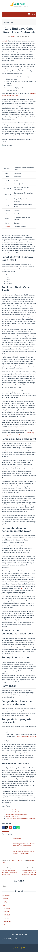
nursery (4, 450)
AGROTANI (5, 899)
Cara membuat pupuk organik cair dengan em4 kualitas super (9, 871)
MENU (33, 14)
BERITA (4, 902)
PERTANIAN (18, 860)
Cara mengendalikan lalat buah (26, 736)
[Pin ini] (10, 827)
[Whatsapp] (18, 827)
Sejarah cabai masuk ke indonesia (16, 814)
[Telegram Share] (14, 827)
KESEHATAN (6, 912)
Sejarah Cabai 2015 (12, 816)
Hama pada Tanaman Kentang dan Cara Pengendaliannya (23, 852)
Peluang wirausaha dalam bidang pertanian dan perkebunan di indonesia (28, 871)
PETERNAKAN (6, 921)
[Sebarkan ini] (3, 827)
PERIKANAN (6, 915)
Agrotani (4, 41)
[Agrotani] (19, 4)
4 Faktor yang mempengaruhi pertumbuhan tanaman (18, 434)
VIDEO (4, 925)
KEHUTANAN (6, 908)
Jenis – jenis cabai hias (13, 812)
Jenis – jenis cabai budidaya (14, 810)
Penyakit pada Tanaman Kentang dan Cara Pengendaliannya (24, 845)
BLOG (12, 860)
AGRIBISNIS (6, 895)
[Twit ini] (6, 827)
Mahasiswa (17, 838)
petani (22, 588)
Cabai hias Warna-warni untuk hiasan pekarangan (21, 818)
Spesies (7, 227)
